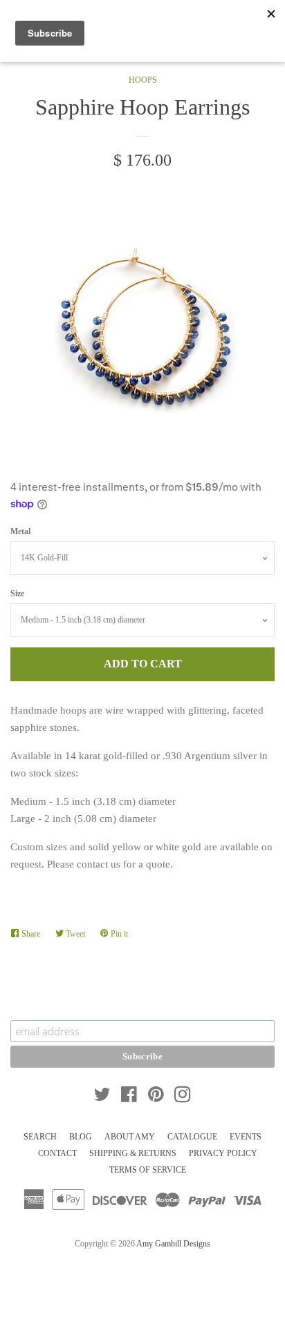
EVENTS (245, 1137)
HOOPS (143, 80)
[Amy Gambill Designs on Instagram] (182, 1097)
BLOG (80, 1137)
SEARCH (40, 1137)
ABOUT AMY (129, 1137)
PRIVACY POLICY (223, 1153)
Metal (20, 531)
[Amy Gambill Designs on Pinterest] (156, 1097)
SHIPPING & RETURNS (132, 1153)
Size (17, 593)
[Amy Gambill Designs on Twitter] (102, 1097)
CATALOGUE (192, 1137)
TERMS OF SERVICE (147, 1170)
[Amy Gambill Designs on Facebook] (129, 1097)
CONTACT (57, 1153)
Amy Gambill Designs (173, 1244)
